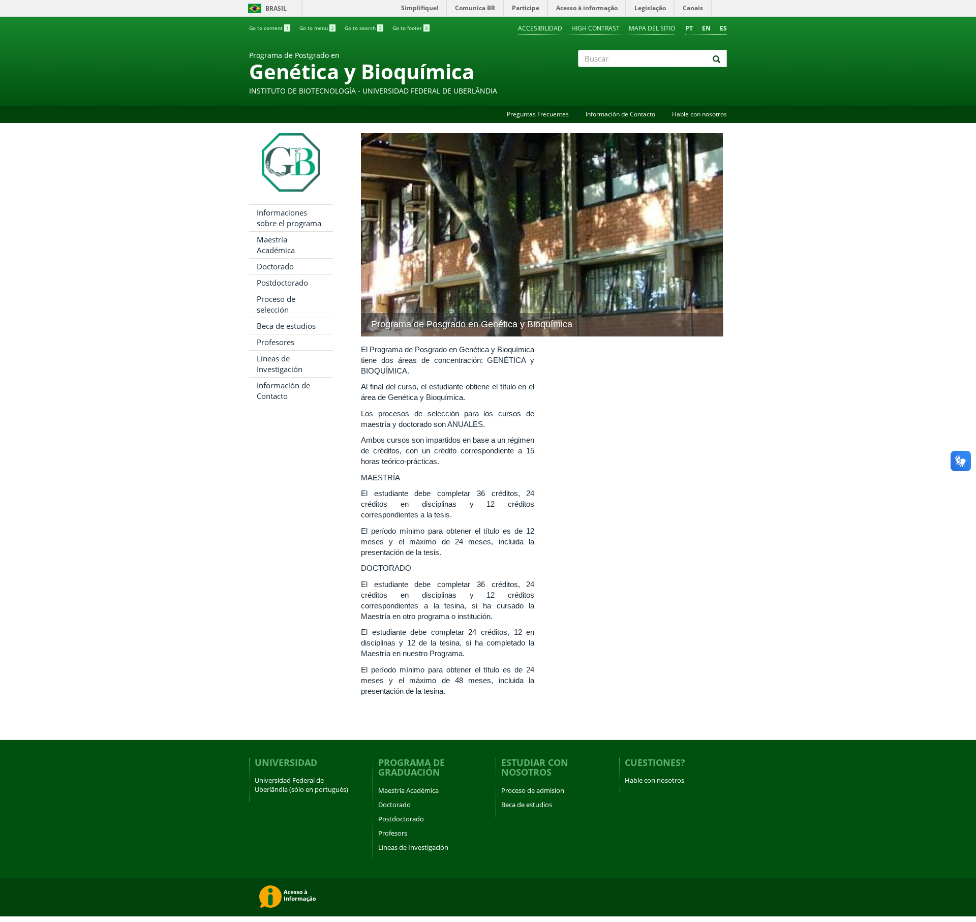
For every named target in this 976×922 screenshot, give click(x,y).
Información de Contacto (620, 114)
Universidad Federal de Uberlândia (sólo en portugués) (301, 785)
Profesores (275, 342)
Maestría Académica (276, 244)
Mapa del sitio (652, 28)
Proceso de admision (532, 790)
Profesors (392, 833)
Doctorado (275, 266)
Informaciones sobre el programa (289, 217)
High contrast (595, 28)
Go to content (269, 28)
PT (689, 28)
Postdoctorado (282, 283)
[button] (388, 234)
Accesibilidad (540, 28)
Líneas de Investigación (279, 363)
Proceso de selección (276, 304)
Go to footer (410, 28)
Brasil (265, 8)
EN (706, 28)
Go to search (363, 28)
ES (723, 28)
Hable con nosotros (699, 114)
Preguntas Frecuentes (538, 114)
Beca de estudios (286, 326)
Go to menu (316, 28)
